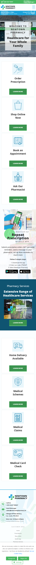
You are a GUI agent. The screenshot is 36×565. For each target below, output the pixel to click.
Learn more (18, 323)
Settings (19, 562)
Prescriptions (18, 533)
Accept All (11, 558)
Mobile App (18, 539)
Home (18, 530)
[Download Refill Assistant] (12, 271)
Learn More (18, 92)
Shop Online (18, 536)
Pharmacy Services (18, 542)
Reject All (23, 558)
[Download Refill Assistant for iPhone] (25, 271)
